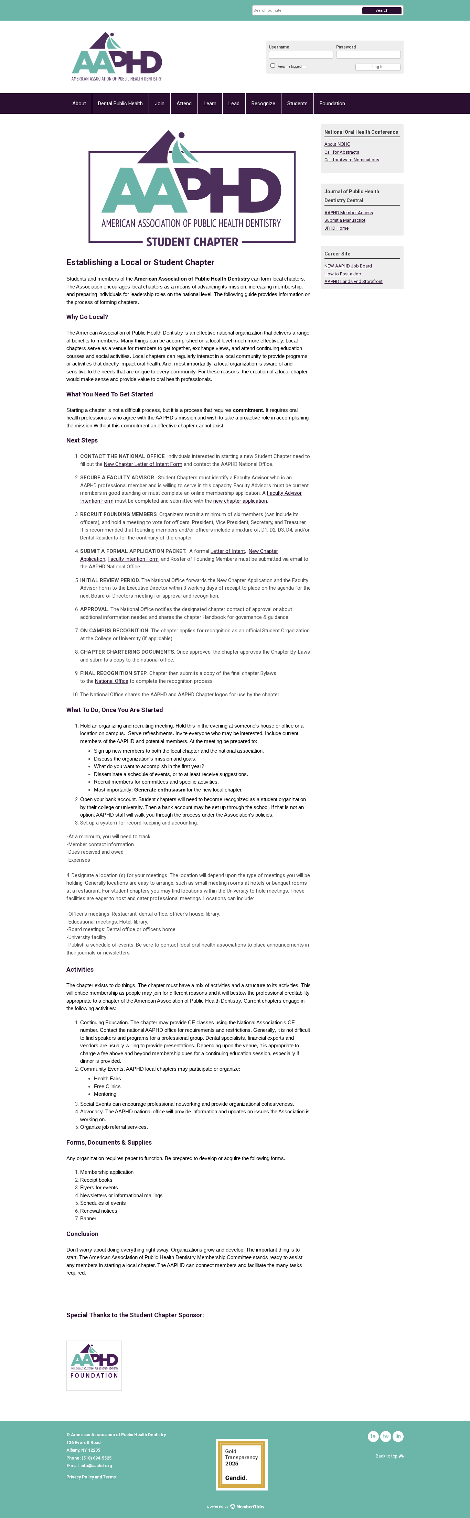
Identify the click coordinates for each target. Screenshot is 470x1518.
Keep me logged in (291, 66)
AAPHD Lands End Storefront (353, 281)
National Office (111, 681)
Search (381, 10)
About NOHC (337, 144)
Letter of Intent (228, 551)
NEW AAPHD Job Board (348, 266)
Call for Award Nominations (351, 159)
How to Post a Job (342, 273)
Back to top (387, 1456)
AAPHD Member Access (348, 212)
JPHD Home (336, 228)
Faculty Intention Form (133, 559)
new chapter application (240, 501)
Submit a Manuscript (344, 220)
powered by (218, 1506)
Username (279, 47)
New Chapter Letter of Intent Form (143, 464)
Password (346, 47)
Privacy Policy (80, 1477)
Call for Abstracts (341, 152)
